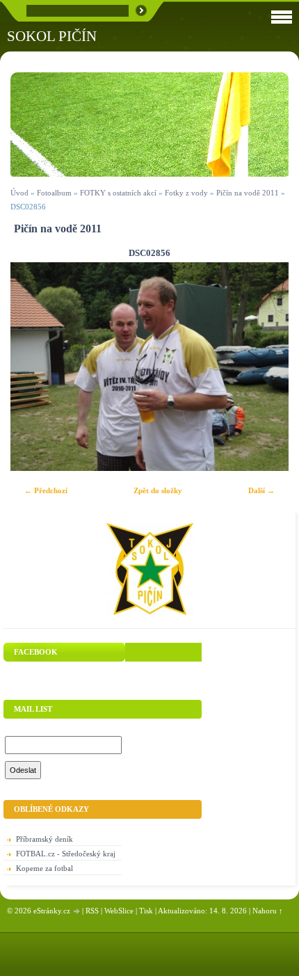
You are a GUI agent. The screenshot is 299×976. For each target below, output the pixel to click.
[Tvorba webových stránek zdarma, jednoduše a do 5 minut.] (77, 912)
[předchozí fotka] (33, 366)
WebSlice (119, 910)
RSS (92, 910)
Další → (261, 490)
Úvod (19, 193)
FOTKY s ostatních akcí (118, 193)
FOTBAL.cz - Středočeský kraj (65, 853)
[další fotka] (266, 366)
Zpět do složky (158, 490)
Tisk (146, 910)
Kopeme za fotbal (44, 868)
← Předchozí (45, 490)
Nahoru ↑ (267, 910)
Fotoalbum (54, 193)
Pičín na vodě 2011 (247, 193)
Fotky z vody (186, 193)
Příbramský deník (44, 839)
